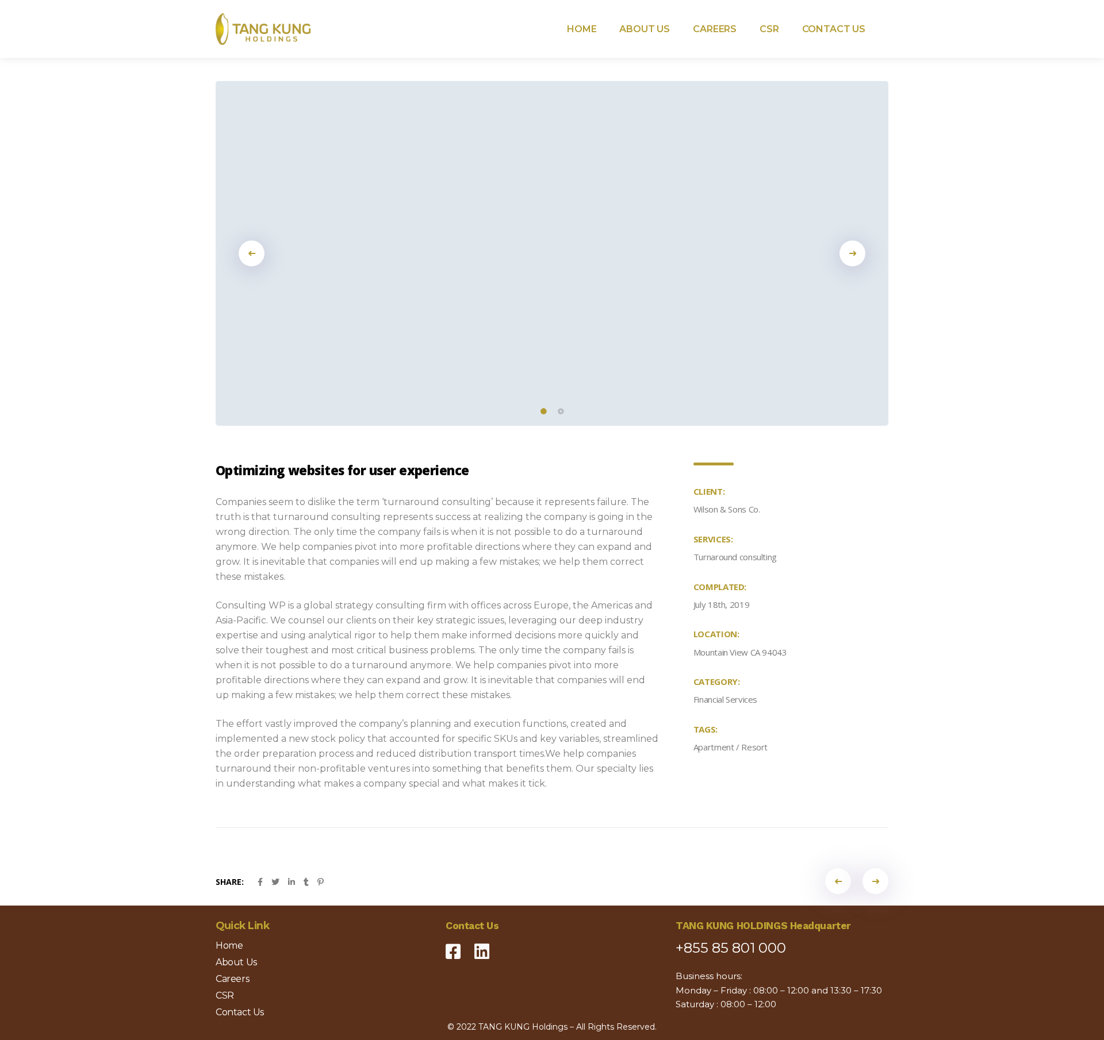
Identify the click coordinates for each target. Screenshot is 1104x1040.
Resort (754, 747)
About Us (236, 962)
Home (229, 945)
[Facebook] (453, 947)
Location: (716, 634)
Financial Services (725, 699)
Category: (716, 681)
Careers (232, 978)
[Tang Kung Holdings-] (263, 29)
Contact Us (240, 1012)
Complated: (719, 586)
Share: (230, 881)
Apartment (713, 747)
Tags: (705, 729)
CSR (225, 995)
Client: (708, 491)
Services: (713, 539)
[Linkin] (481, 947)
